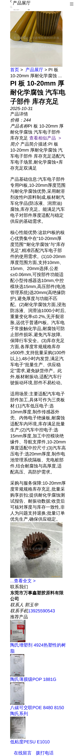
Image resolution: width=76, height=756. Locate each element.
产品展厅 (34, 69)
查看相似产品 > (45, 138)
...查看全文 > (23, 580)
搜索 (29, 9)
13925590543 (41, 610)
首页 (14, 69)
